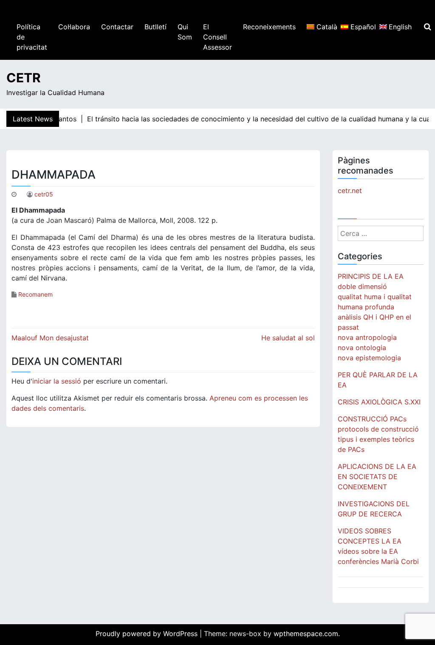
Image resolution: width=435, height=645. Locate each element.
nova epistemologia (369, 357)
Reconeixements (269, 26)
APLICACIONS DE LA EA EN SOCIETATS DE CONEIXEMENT (377, 476)
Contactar (117, 26)
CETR (23, 77)
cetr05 (43, 194)
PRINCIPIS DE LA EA (371, 276)
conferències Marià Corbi (378, 561)
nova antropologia (367, 337)
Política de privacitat (32, 36)
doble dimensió (362, 286)
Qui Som (185, 31)
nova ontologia (362, 347)
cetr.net (350, 190)
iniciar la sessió (56, 381)
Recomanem (35, 294)
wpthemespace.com (306, 633)
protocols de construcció (378, 429)
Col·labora (74, 26)
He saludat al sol (288, 338)
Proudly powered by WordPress (148, 633)
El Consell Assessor (217, 36)
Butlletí (155, 26)
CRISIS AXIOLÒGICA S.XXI (379, 402)
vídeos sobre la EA (368, 551)
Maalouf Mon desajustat (50, 338)
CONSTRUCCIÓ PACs (372, 419)
